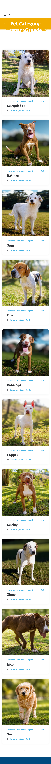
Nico (10, 664)
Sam (10, 245)
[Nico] (25, 632)
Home (19, 43)
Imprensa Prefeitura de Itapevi (20, 101)
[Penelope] (25, 352)
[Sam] (25, 213)
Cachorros (13, 111)
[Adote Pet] (25, 6)
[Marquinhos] (25, 73)
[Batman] (25, 143)
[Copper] (25, 422)
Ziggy (11, 595)
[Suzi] (25, 702)
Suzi (10, 734)
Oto (10, 315)
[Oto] (25, 283)
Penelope (14, 385)
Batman (13, 176)
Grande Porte (25, 111)
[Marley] (25, 492)
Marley (12, 525)
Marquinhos (16, 106)
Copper (12, 455)
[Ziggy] (25, 562)
